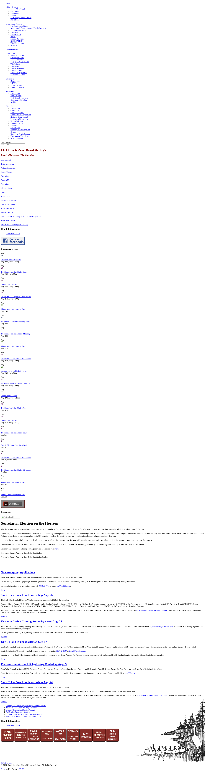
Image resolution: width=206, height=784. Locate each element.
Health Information (13, 49)
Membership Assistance (19, 26)
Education (14, 32)
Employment (15, 94)
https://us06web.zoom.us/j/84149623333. (151, 610)
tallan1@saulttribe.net (77, 651)
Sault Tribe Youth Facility (20, 62)
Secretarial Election (17, 75)
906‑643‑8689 (61, 651)
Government (10, 53)
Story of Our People (18, 9)
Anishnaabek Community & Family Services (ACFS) (21, 216)
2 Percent (14, 125)
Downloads (14, 20)
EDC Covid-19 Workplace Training (14, 225)
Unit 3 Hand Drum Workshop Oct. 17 (24, 641)
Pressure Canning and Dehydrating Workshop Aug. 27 (34, 664)
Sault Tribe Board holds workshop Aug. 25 (27, 594)
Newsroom (10, 91)
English (11, 517)
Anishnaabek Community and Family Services (28, 28)
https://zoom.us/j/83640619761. (161, 627)
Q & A (13, 132)
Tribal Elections (16, 70)
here (57, 549)
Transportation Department (20, 115)
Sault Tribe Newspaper (19, 98)
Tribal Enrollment (17, 43)
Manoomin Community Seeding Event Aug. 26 (23, 716)
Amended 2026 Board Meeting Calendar (21, 708)
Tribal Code (14, 66)
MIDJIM (13, 83)
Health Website (6, 172)
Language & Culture (18, 30)
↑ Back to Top (6, 763)
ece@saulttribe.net (63, 586)
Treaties (13, 16)
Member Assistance (8, 188)
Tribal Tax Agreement (18, 73)
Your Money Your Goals (19, 136)
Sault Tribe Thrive (8, 221)
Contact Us (14, 110)
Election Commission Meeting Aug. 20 (20, 710)
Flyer (3, 590)
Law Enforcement (17, 60)
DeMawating (15, 81)
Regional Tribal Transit (19, 117)
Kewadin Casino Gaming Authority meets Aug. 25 (31, 621)
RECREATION (16, 41)
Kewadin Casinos (17, 87)
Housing (13, 45)
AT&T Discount (16, 138)
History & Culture (12, 7)
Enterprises (10, 79)
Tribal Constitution (17, 68)
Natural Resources (17, 39)
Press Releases (15, 96)
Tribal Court (15, 64)
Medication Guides (13, 234)
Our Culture (15, 11)
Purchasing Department (19, 119)
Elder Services (15, 35)
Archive (13, 102)
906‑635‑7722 (44, 586)
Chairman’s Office (17, 58)
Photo (3, 769)
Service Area (15, 128)
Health (12, 37)
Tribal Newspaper (7, 208)
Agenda (4, 616)
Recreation (5, 176)
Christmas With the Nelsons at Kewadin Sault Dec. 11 (26, 714)
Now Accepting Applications (18, 572)
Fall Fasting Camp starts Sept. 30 (18, 712)
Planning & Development (20, 130)
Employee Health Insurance (20, 134)
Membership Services (14, 24)
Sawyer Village (16, 85)
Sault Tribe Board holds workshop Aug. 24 (27, 682)
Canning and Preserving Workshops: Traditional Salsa (26, 706)
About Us (9, 106)
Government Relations (18, 100)
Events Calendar (16, 121)
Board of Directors (17, 55)
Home (8, 3)
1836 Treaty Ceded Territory (21, 18)
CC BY (21, 769)
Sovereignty (15, 13)
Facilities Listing (16, 123)
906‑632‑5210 (130, 673)
